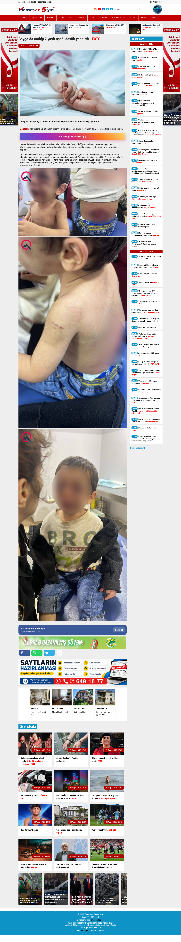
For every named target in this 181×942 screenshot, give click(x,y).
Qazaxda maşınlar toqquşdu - (143, 142)
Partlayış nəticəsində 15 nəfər (145, 189)
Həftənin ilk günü (145, 76)
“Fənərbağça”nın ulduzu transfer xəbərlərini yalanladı (145, 345)
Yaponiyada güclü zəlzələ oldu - (146, 302)
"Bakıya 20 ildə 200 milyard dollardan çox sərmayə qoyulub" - (145, 293)
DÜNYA (61, 18)
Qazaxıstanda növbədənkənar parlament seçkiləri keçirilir (143, 103)
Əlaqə (49, 2)
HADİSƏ (133, 18)
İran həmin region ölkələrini (142, 93)
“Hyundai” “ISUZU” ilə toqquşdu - (145, 50)
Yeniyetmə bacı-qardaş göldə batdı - (145, 311)
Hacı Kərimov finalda (144, 327)
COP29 (153, 18)
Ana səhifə (22, 2)
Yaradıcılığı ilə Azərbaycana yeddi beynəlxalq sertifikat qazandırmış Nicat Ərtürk (146, 171)
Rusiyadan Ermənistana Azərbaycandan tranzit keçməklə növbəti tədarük (146, 132)
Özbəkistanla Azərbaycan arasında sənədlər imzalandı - (146, 400)
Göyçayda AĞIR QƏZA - (145, 161)
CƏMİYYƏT (93, 18)
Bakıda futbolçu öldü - (145, 429)
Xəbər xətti (31, 2)
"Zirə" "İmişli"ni (145, 283)
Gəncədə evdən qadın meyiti (144, 59)
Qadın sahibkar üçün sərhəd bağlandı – (144, 336)
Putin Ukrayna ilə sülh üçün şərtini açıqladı (144, 225)
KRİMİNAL (50, 18)
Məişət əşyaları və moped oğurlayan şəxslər (146, 420)
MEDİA (143, 18)
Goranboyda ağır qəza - (145, 275)
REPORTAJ (81, 18)
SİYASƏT (24, 18)
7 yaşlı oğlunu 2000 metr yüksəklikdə (145, 180)
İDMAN (104, 18)
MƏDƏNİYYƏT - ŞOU (118, 18)
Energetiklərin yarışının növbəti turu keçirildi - (145, 363)
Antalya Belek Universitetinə (144, 206)
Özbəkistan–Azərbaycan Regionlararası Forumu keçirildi (146, 320)
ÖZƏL (71, 18)
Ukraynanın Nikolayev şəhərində (144, 382)
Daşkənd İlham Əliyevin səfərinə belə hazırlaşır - (145, 266)
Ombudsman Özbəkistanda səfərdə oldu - (144, 122)
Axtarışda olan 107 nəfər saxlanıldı (145, 354)
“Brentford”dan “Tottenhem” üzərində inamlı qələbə (144, 243)
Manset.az (25, 128)
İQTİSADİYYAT (37, 18)
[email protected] (97, 920)
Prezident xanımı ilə (143, 67)
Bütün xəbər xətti (137, 448)
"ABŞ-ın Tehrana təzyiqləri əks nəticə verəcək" (146, 257)
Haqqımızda (41, 2)
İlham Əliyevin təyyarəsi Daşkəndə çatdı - (145, 84)
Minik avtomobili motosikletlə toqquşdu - (146, 234)
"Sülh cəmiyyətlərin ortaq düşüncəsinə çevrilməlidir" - (146, 372)
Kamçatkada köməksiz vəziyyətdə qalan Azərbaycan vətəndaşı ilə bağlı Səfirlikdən (144, 438)
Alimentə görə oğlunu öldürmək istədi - (146, 216)
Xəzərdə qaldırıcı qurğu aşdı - (145, 112)
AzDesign (84, 930)
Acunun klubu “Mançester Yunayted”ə (146, 390)
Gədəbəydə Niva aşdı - (145, 197)
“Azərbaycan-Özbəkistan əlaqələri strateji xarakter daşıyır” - (146, 152)
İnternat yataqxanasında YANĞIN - (145, 411)
